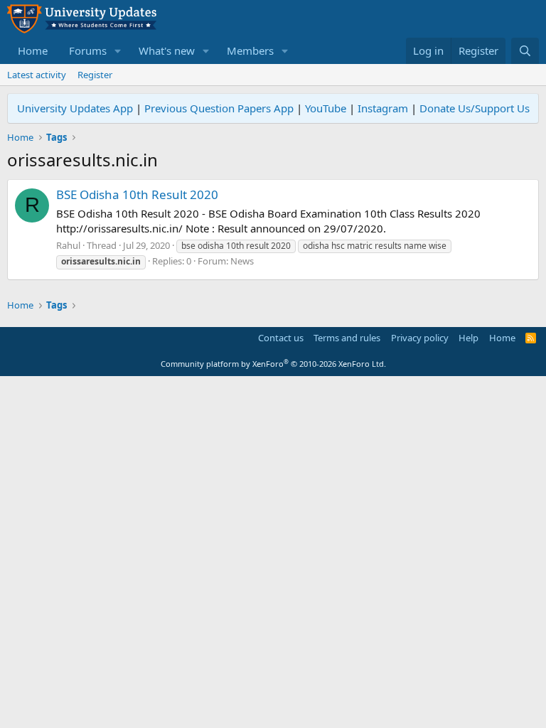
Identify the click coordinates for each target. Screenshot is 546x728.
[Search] (525, 51)
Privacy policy (420, 337)
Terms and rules (347, 337)
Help (468, 337)
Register (94, 74)
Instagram (383, 108)
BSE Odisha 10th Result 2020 (137, 194)
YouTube (325, 108)
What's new (167, 50)
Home (33, 50)
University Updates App (75, 108)
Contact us (281, 337)
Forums (88, 50)
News (242, 261)
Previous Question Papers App (219, 108)
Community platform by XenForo (273, 363)
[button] (118, 51)
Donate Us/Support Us (474, 108)
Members (250, 50)
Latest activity (36, 74)
